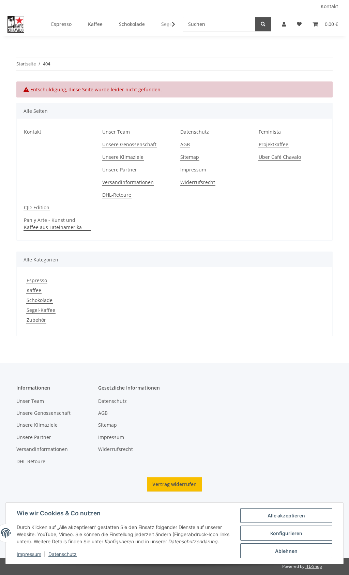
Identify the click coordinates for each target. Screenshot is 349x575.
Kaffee (34, 290)
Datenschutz (62, 554)
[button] (283, 24)
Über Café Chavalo (280, 157)
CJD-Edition (36, 207)
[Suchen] (263, 24)
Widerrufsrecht (197, 182)
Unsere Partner (119, 169)
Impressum (29, 554)
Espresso (37, 280)
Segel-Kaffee (41, 310)
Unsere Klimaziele (122, 157)
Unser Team (116, 131)
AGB (185, 144)
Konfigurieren (286, 533)
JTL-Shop (313, 566)
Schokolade (39, 300)
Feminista (270, 131)
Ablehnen (286, 551)
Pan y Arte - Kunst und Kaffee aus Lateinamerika (53, 223)
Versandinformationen (128, 182)
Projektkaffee (273, 144)
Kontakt (329, 6)
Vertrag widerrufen (174, 484)
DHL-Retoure (116, 195)
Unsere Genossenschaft (129, 144)
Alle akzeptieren (286, 515)
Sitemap (189, 157)
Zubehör (36, 320)
